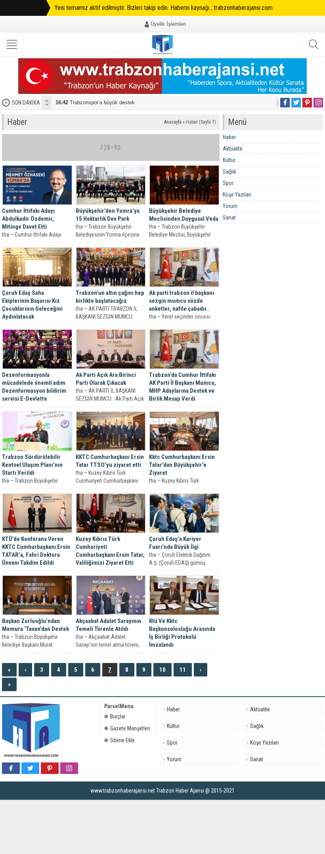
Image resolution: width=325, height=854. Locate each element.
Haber (229, 137)
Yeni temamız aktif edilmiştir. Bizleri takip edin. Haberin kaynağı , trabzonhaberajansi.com (163, 7)
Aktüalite (233, 148)
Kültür (229, 160)
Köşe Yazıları (237, 194)
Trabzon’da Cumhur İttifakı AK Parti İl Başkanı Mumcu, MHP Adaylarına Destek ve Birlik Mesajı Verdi (182, 386)
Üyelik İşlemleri (168, 24)
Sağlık (229, 171)
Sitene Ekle (122, 740)
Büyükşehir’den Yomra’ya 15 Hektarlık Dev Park (108, 214)
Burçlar (118, 716)
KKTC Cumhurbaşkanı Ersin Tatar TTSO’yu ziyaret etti (110, 460)
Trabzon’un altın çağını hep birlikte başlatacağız (110, 296)
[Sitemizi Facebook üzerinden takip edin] (285, 102)
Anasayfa (173, 122)
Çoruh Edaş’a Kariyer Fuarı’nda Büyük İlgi (175, 542)
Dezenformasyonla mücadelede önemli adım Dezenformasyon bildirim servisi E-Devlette (34, 386)
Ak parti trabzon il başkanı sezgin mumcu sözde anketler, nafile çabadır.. (181, 300)
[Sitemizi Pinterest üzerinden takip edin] (307, 102)
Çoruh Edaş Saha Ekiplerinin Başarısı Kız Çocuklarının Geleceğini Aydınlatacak (32, 304)
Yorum (230, 206)
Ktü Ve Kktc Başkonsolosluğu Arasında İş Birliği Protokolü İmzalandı (182, 632)
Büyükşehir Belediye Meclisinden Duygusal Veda (183, 214)
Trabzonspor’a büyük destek (95, 102)
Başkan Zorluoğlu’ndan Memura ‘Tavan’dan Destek (35, 624)
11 (183, 669)
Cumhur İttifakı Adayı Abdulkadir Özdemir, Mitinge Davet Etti (28, 218)
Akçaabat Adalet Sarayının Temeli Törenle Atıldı (108, 624)
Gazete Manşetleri (130, 728)
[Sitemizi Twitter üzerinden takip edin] (296, 102)
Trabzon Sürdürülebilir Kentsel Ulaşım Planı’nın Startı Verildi (32, 464)
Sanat (229, 217)
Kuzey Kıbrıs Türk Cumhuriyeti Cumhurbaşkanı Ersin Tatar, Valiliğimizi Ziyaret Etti (110, 550)
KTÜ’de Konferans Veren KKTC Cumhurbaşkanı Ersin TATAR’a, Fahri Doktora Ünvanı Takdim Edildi (36, 550)
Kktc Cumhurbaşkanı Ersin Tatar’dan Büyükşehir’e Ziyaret (182, 464)
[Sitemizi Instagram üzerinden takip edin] (318, 102)
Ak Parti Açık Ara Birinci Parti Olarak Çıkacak (106, 378)
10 (162, 669)
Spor (228, 183)
